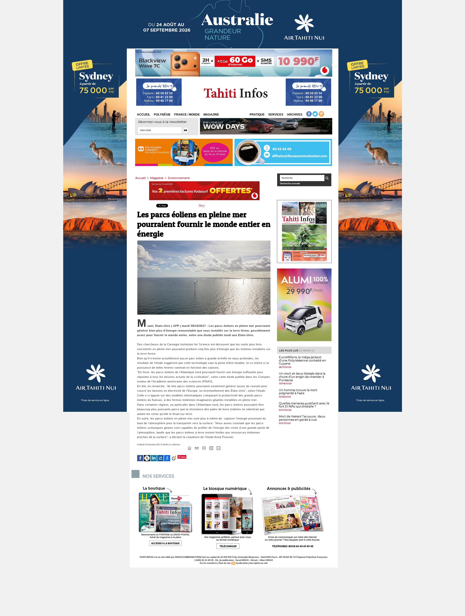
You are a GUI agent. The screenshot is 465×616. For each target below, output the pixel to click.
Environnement (179, 178)
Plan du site (225, 563)
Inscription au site (258, 563)
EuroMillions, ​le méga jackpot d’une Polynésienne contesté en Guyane (302, 360)
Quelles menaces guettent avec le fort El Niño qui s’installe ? (304, 405)
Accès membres (208, 563)
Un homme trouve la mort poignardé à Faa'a (298, 391)
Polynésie (162, 114)
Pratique (257, 114)
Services (275, 114)
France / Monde (187, 114)
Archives (294, 114)
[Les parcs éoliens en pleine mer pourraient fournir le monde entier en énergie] (203, 242)
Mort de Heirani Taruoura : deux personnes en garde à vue (302, 418)
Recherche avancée (290, 183)
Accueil (143, 114)
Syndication (242, 563)
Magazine (211, 114)
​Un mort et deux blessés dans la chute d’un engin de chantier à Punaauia (302, 377)
